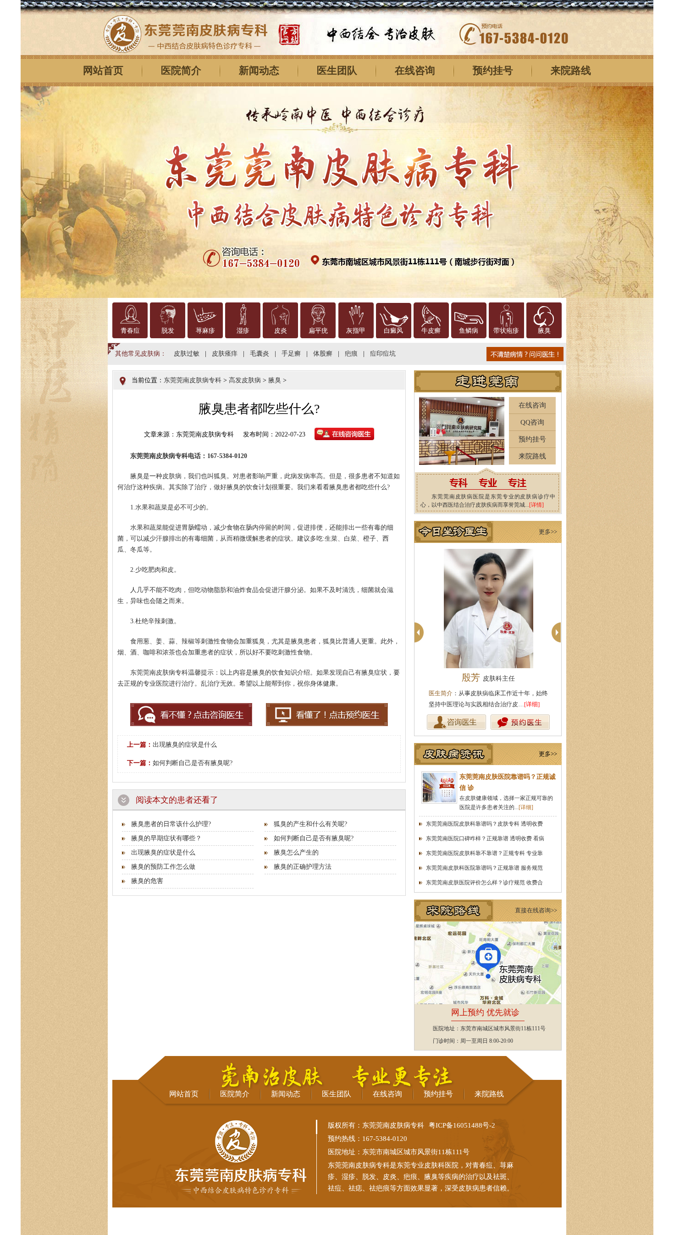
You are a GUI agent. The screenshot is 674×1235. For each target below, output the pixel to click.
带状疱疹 (506, 330)
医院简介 (181, 70)
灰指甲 (355, 330)
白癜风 (393, 330)
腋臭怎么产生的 (296, 852)
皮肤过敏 (186, 353)
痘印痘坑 (383, 353)
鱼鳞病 (468, 330)
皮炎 (280, 330)
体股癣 (322, 353)
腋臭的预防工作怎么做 (163, 866)
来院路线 (571, 70)
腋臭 (544, 330)
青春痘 (130, 330)
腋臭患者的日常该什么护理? (171, 824)
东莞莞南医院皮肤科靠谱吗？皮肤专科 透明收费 (484, 824)
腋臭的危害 (147, 880)
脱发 (167, 330)
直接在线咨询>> (536, 910)
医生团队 (337, 70)
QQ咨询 (532, 422)
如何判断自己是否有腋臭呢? (192, 763)
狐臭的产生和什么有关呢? (310, 824)
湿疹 (243, 330)
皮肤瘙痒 (225, 353)
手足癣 (291, 353)
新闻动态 (259, 70)
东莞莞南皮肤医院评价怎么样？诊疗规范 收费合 (484, 882)
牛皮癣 (431, 330)
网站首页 (103, 70)
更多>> (548, 531)
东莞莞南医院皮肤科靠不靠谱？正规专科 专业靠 (484, 853)
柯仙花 (488, 677)
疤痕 (351, 353)
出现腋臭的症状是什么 (185, 744)
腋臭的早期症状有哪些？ (166, 838)
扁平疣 (318, 330)
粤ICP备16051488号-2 (462, 1125)
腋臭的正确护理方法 (302, 866)
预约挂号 (493, 70)
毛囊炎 (259, 353)
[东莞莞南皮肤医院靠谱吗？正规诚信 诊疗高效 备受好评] (439, 787)
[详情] (536, 505)
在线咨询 (415, 70)
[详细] (532, 704)
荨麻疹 (205, 330)
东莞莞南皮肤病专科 (192, 380)
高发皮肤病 (245, 380)
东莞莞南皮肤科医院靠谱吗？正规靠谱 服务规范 (484, 868)
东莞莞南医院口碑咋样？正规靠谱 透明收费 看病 (485, 838)
